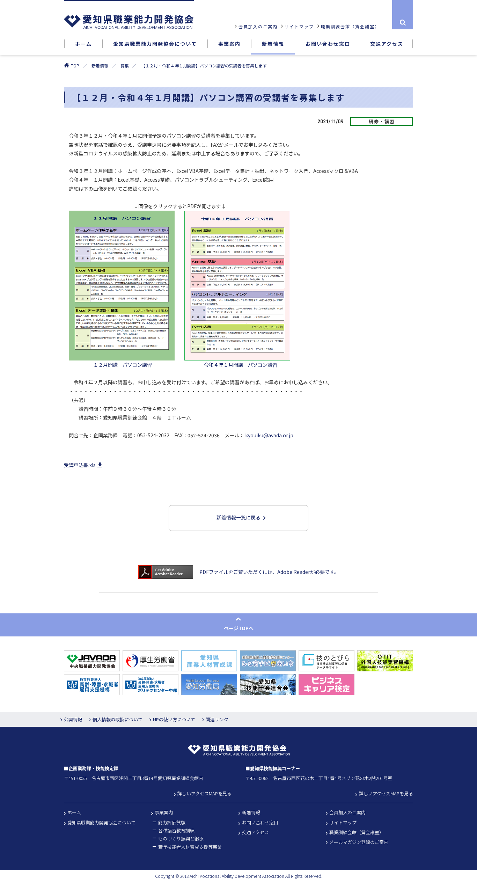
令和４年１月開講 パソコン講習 (230, 364)
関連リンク (217, 719)
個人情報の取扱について (117, 719)
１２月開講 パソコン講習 (110, 364)
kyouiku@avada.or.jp (269, 435)
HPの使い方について (174, 719)
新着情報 (99, 65)
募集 (124, 65)
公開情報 (73, 719)
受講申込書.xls (80, 464)
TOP (75, 65)
